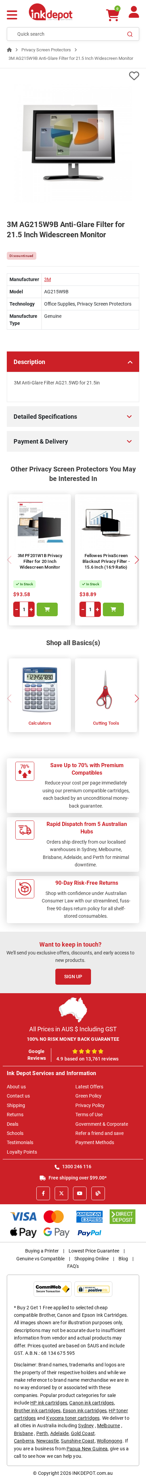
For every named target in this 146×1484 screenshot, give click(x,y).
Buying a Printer (42, 1251)
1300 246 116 (76, 1166)
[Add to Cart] (47, 609)
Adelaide (59, 1433)
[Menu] (12, 16)
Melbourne (108, 1425)
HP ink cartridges (48, 1402)
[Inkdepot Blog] (98, 1193)
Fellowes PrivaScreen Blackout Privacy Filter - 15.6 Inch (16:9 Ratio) (106, 561)
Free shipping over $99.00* (77, 1177)
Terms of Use (89, 1114)
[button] (136, 560)
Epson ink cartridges (85, 1410)
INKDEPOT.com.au (92, 1473)
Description (29, 361)
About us (16, 1086)
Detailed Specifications (45, 416)
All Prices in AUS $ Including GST (73, 1029)
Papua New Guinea (87, 1448)
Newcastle (47, 1441)
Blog (123, 1258)
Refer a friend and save (99, 1133)
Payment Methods (94, 1142)
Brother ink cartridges (37, 1410)
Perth (42, 1433)
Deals (12, 1124)
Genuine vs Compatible (40, 1258)
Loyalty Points (22, 1152)
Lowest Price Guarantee (94, 1251)
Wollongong (110, 1441)
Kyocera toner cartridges (72, 1418)
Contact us (18, 1096)
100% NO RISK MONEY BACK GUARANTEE (73, 1039)
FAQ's (73, 1266)
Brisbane (23, 1433)
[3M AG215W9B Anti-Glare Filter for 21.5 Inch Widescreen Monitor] (73, 143)
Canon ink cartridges (91, 1402)
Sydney (86, 1425)
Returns (15, 1114)
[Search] (130, 34)
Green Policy (88, 1096)
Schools (15, 1133)
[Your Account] (134, 14)
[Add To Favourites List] (73, 76)
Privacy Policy (90, 1105)
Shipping (16, 1105)
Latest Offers (89, 1086)
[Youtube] (79, 1193)
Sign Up (73, 976)
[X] (61, 1193)
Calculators (40, 723)
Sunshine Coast (77, 1441)
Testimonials (20, 1142)
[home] (9, 49)
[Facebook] (43, 1193)
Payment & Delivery (41, 441)
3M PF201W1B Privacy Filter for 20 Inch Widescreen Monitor (40, 561)
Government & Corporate (101, 1124)
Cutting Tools (106, 723)
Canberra (24, 1441)
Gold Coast (83, 1433)
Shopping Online (91, 1258)
